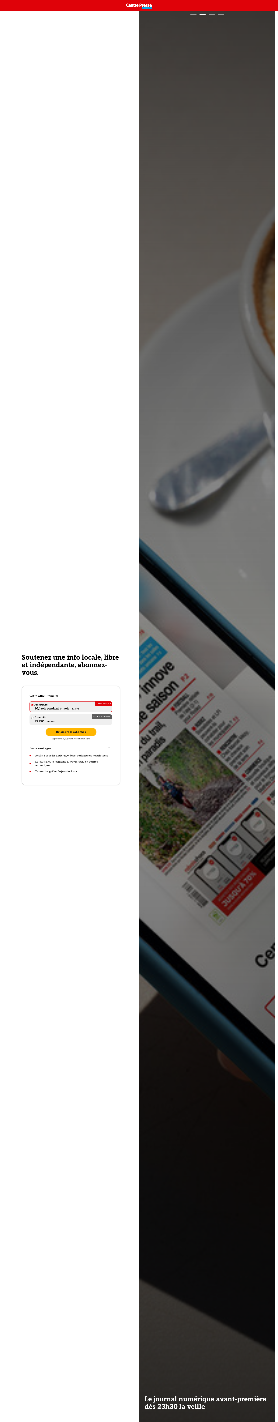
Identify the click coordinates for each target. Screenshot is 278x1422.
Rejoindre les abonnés (71, 732)
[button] (193, 14)
